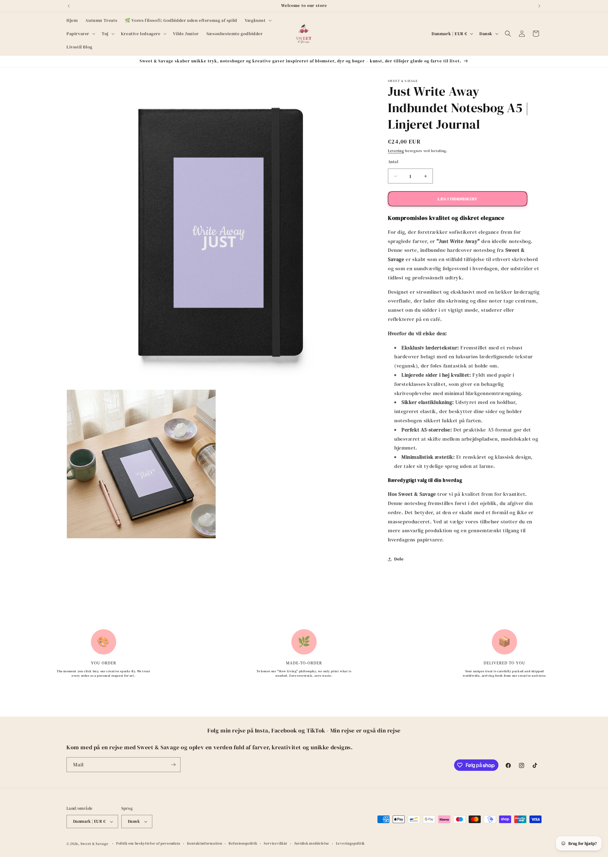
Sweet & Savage (94, 843)
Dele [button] (398, 559)
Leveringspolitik (350, 843)
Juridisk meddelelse (311, 843)
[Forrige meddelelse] (69, 6)
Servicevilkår (276, 843)
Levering (396, 150)
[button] (257, 20)
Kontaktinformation (204, 843)
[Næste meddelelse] (539, 6)
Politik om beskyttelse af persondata (148, 843)
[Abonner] (173, 764)
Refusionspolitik (243, 843)
